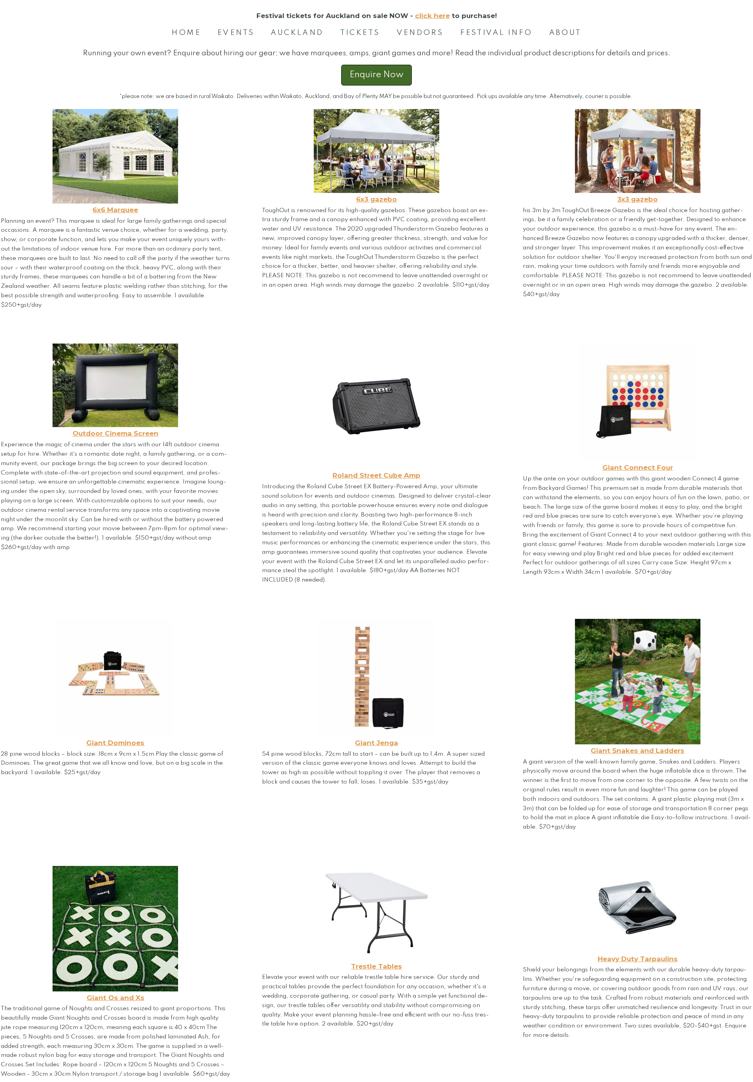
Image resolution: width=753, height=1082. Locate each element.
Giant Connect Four (637, 467)
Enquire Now (376, 74)
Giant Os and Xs (115, 998)
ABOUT (565, 32)
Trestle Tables (376, 966)
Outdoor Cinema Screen (115, 433)
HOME (186, 32)
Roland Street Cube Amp (376, 475)
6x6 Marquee (115, 210)
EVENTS (235, 32)
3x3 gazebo (637, 199)
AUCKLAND (297, 32)
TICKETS (360, 32)
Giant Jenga (376, 743)
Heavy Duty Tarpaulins (638, 959)
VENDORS (420, 32)
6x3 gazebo (376, 199)
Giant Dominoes (115, 743)
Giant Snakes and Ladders (637, 751)
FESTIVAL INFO (496, 32)
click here (432, 16)
